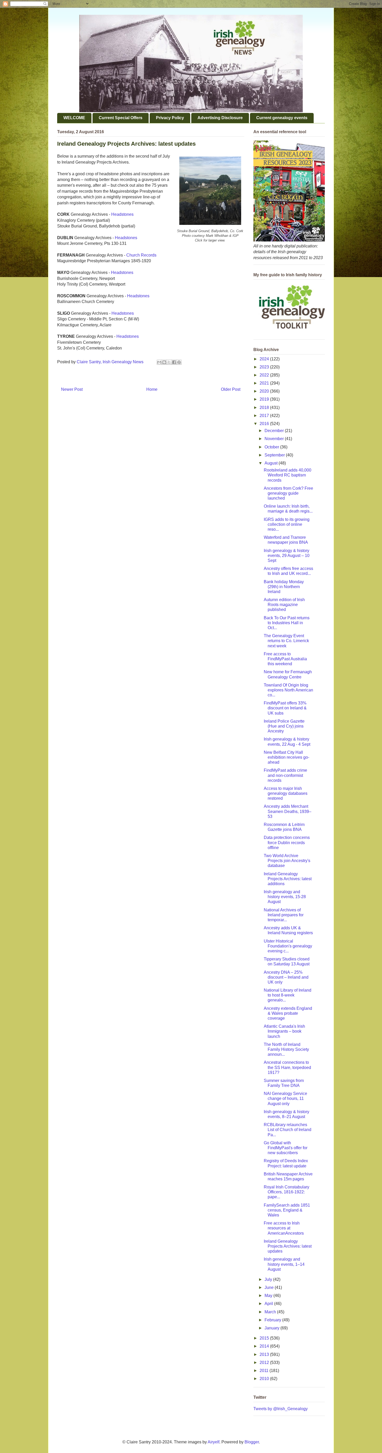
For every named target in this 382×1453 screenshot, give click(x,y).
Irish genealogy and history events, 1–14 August (284, 1264)
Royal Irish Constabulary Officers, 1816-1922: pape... (286, 1192)
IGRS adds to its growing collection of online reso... (286, 524)
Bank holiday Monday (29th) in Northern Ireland (284, 587)
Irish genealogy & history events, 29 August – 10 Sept (286, 555)
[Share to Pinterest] (179, 362)
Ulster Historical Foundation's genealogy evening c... (288, 946)
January (272, 1328)
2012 (265, 1362)
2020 (265, 391)
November (275, 438)
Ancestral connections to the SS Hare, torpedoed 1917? (287, 1067)
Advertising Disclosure (220, 118)
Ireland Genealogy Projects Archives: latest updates (288, 1246)
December (275, 430)
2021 (265, 383)
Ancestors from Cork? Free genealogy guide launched (288, 493)
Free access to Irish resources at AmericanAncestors (284, 1228)
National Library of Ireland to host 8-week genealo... (287, 995)
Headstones (122, 214)
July (269, 1279)
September (275, 455)
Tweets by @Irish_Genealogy (280, 1409)
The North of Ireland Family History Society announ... (286, 1049)
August (272, 463)
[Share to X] (169, 362)
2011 (264, 1370)
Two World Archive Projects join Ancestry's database (287, 860)
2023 (265, 367)
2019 (265, 399)
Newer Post (72, 389)
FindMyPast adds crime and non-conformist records (285, 775)
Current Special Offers (120, 118)
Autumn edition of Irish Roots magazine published (284, 604)
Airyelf (213, 1442)
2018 (265, 407)
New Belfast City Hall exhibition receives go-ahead (286, 757)
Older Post (230, 389)
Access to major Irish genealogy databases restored (285, 793)
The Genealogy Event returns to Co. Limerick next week (286, 641)
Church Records (141, 255)
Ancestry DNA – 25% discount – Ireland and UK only (286, 977)
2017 (265, 415)
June (270, 1287)
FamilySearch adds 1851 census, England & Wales (287, 1210)
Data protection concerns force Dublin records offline (287, 842)
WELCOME (74, 118)
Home (151, 389)
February (273, 1320)
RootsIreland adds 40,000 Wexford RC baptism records (287, 475)
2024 (265, 359)
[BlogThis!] (164, 362)
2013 (265, 1354)
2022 (265, 375)
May (269, 1295)
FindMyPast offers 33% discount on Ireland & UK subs (285, 708)
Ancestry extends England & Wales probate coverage (288, 1013)
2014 (265, 1346)
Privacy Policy (170, 118)
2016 (265, 423)
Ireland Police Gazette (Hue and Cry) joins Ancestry (284, 726)
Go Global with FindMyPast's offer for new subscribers (285, 1148)
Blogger (252, 1442)
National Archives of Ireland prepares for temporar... (284, 915)
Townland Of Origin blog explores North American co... (288, 690)
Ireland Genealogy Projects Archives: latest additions (288, 879)
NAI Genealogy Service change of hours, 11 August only (285, 1098)
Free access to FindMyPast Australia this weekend (285, 659)
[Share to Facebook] (174, 362)
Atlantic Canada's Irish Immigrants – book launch (284, 1031)
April (269, 1303)
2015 (265, 1338)
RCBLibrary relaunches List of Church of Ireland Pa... (287, 1129)
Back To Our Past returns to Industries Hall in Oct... (286, 623)
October (272, 447)
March (271, 1312)
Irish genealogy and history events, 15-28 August (285, 897)
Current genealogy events (281, 118)
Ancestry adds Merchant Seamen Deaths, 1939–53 (287, 811)
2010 (265, 1378)
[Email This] (159, 362)
